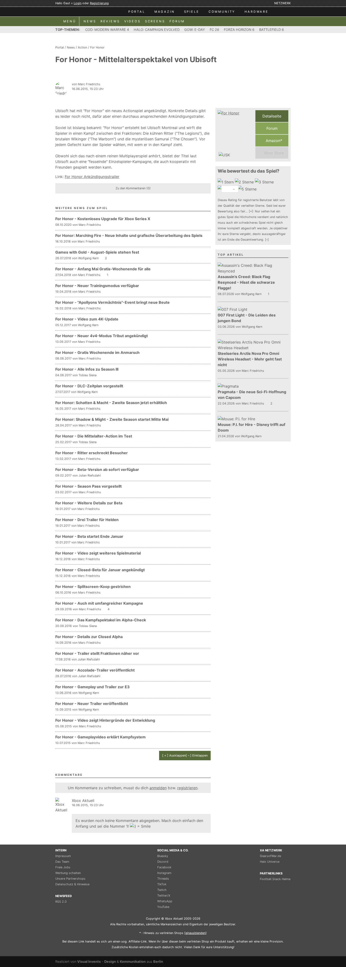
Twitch (162, 890)
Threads (163, 878)
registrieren (187, 787)
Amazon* (273, 140)
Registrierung (99, 3)
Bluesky (162, 856)
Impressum (63, 856)
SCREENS (155, 21)
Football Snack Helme (275, 879)
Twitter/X (163, 895)
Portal (59, 47)
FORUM (177, 21)
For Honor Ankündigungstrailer (92, 176)
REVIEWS (110, 21)
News (71, 47)
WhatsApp (164, 901)
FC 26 (214, 30)
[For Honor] (235, 134)
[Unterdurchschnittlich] (245, 182)
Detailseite (271, 116)
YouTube (163, 907)
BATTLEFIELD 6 (271, 30)
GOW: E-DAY (194, 30)
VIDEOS (132, 21)
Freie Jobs (62, 867)
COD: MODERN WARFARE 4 (107, 30)
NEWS (90, 21)
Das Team (62, 861)
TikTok (161, 884)
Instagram (164, 873)
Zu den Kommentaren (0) (133, 188)
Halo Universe (269, 861)
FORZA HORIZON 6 (239, 30)
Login (77, 3)
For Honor (97, 47)
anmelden (158, 787)
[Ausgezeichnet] (248, 189)
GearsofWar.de (270, 856)
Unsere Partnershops (70, 878)
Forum (272, 128)
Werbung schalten (68, 873)
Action (82, 47)
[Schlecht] (226, 182)
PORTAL (136, 11)
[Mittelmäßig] (265, 182)
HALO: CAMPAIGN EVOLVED (157, 30)
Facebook (164, 867)
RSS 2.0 (61, 901)
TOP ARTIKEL (231, 254)
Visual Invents (89, 961)
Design (110, 961)
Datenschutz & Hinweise (72, 884)
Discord (162, 861)
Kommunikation (133, 961)
